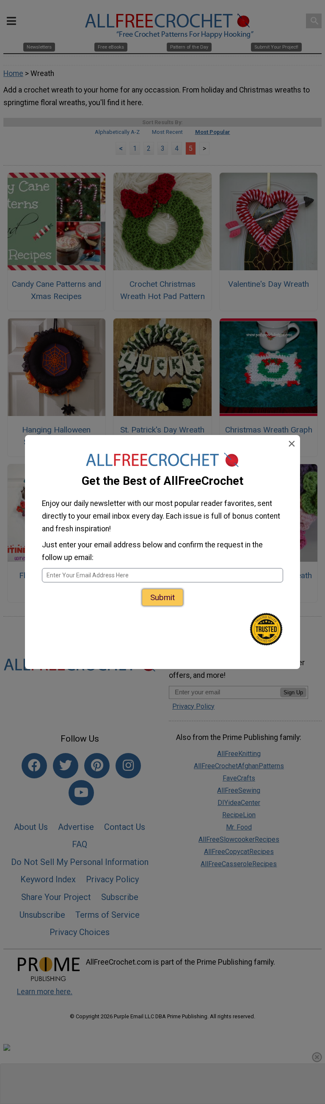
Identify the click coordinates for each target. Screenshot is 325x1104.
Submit (162, 597)
